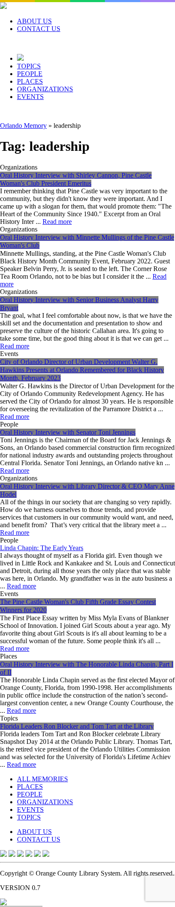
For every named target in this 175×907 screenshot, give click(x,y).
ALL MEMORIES (42, 779)
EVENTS (30, 96)
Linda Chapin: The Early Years (41, 547)
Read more (57, 221)
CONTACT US (38, 28)
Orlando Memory (23, 125)
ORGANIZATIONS (45, 89)
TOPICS (29, 66)
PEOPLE (29, 73)
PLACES (30, 81)
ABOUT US (34, 21)
